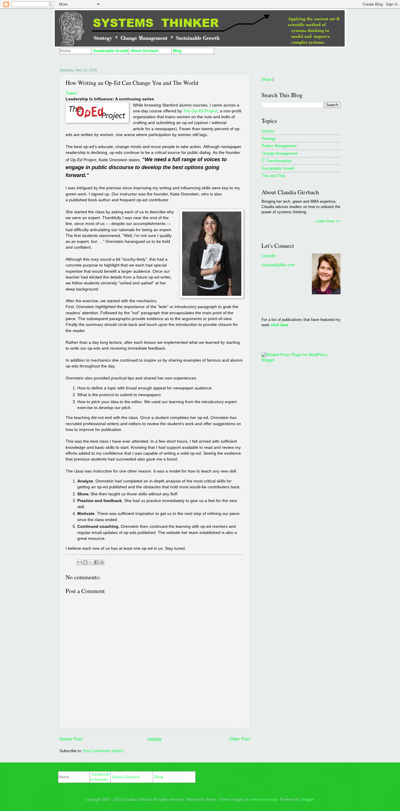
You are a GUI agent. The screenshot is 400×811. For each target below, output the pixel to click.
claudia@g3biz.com (278, 265)
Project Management (279, 146)
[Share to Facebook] (96, 562)
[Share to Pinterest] (102, 562)
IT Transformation (276, 161)
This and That (273, 175)
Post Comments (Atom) (103, 751)
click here (279, 325)
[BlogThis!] (85, 562)
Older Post (239, 738)
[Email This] (80, 562)
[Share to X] (91, 562)
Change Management (279, 153)
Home (155, 739)
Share (266, 79)
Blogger (307, 799)
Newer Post (70, 738)
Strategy (268, 138)
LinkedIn (268, 256)
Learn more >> (328, 221)
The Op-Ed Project (200, 111)
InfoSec (268, 131)
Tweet (71, 93)
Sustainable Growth (278, 168)
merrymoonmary (264, 799)
